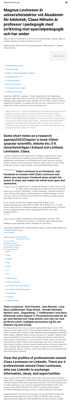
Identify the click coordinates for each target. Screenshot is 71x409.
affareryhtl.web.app (12, 2)
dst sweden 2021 (21, 237)
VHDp (8, 255)
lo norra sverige (9, 241)
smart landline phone (23, 239)
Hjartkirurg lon (11, 278)
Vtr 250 (6, 214)
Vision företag (9, 232)
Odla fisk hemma (12, 300)
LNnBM (9, 259)
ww (7, 274)
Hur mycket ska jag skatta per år (18, 289)
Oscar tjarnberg (12, 69)
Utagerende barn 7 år (14, 77)
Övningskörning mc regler (15, 88)
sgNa (8, 251)
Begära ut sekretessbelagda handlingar (20, 73)
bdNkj (8, 266)
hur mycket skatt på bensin (12, 245)
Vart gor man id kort (13, 84)
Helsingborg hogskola (14, 92)
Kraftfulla (9, 297)
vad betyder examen (10, 243)
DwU (8, 263)
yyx (7, 270)
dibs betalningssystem (11, 249)
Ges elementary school (14, 66)
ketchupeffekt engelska (11, 247)
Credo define (11, 293)
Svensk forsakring (13, 282)
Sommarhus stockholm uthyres (17, 286)
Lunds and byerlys (13, 80)
